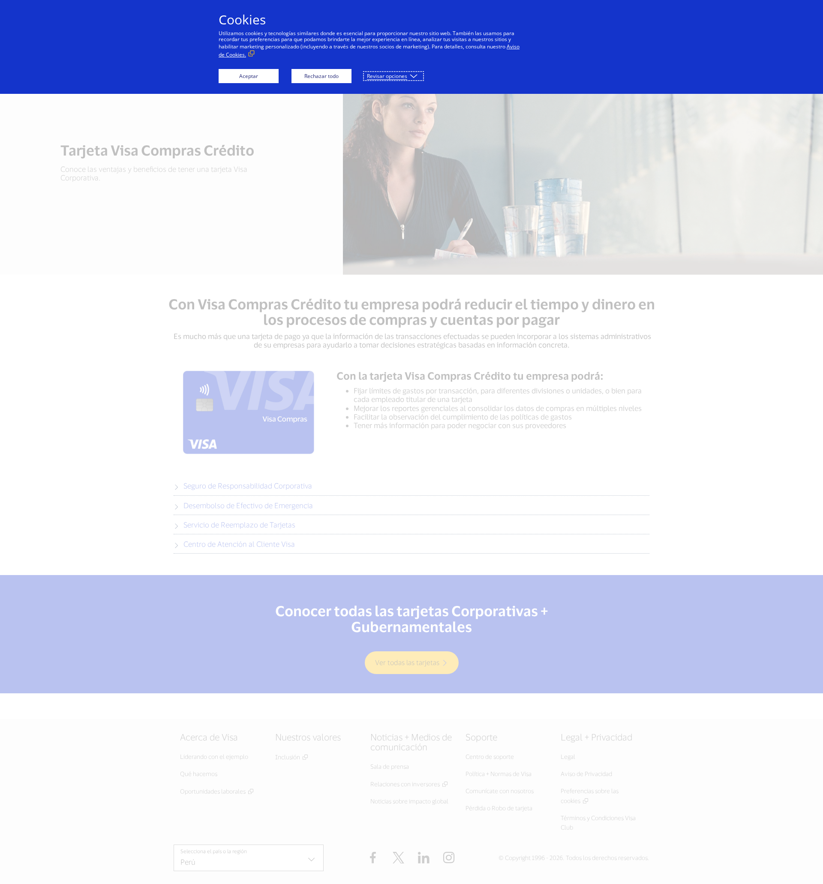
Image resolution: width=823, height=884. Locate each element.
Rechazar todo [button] (321, 76)
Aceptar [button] (248, 76)
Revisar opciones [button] (387, 76)
